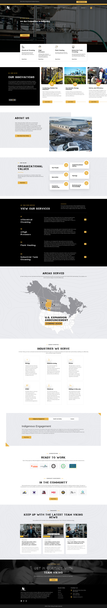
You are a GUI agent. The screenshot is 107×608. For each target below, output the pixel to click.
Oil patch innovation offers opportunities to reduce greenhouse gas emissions (29, 543)
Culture (74, 7)
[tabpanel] (52, 85)
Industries (57, 7)
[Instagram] (26, 601)
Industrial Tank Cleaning (77, 51)
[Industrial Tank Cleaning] (73, 47)
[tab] (39, 419)
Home (32, 7)
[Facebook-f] (23, 601)
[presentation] (10, 100)
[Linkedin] (21, 601)
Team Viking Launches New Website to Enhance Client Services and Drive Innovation (53, 543)
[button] (91, 8)
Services (47, 7)
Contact (83, 7)
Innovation (66, 7)
